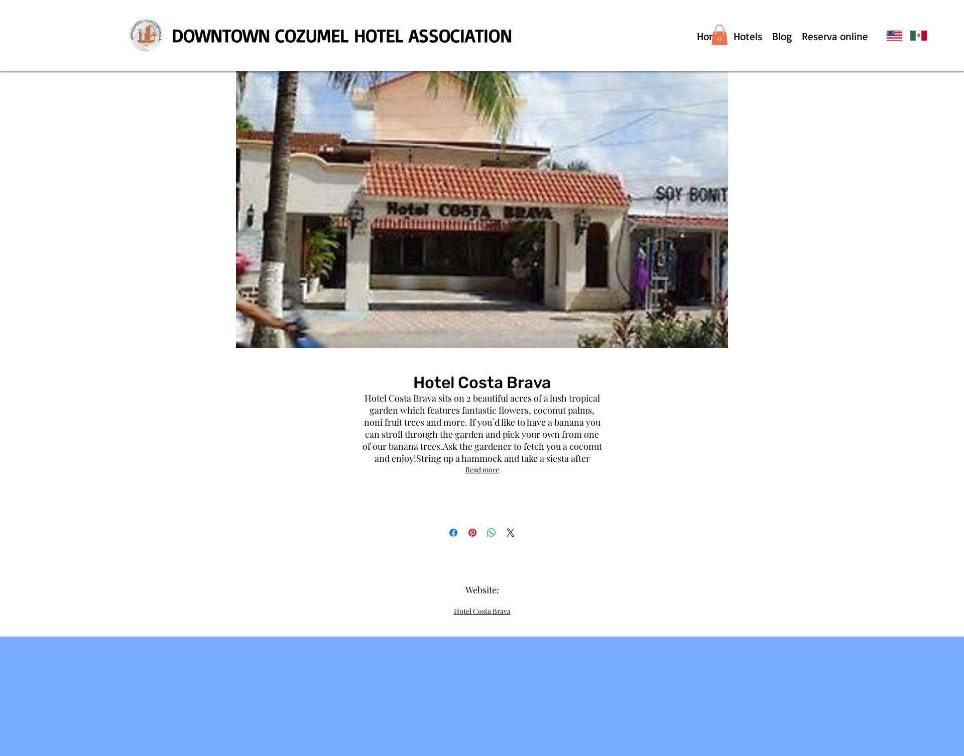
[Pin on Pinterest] (472, 533)
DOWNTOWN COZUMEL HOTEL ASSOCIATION (342, 35)
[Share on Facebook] (453, 533)
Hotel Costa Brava (482, 611)
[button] (719, 35)
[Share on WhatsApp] (492, 533)
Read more (482, 469)
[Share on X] (511, 533)
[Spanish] (914, 35)
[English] (890, 35)
